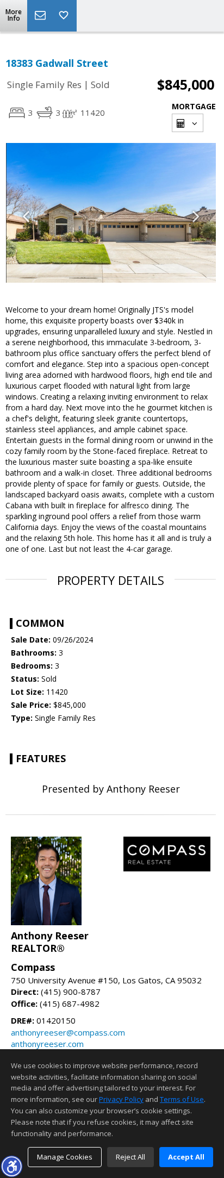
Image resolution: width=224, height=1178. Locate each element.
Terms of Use (182, 1099)
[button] (11, 1166)
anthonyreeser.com (47, 1043)
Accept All (186, 1157)
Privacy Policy (121, 1099)
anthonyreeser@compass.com (68, 1032)
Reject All (130, 1157)
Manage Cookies (64, 1157)
